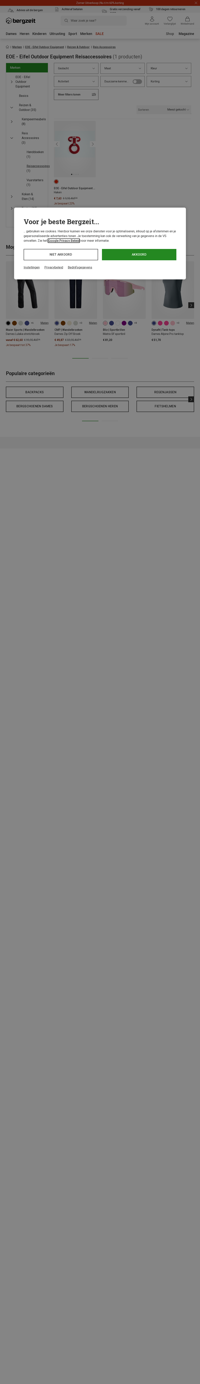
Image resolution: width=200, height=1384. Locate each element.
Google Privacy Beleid (63, 241)
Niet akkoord (61, 254)
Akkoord (139, 254)
